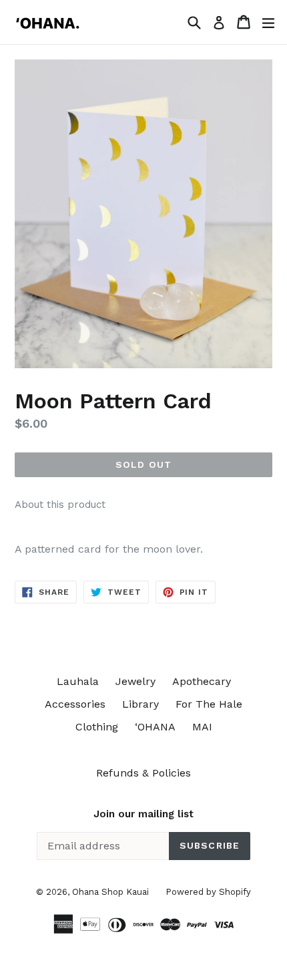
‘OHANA (155, 726)
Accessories (75, 704)
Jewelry (135, 681)
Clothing (96, 726)
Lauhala (78, 681)
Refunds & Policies (143, 773)
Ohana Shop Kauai (110, 892)
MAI (202, 726)
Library (140, 704)
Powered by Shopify (208, 892)
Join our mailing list (143, 814)
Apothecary (201, 681)
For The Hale (209, 704)
